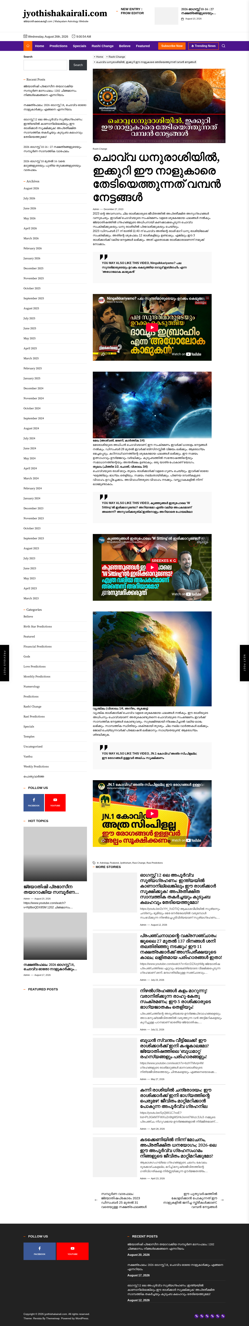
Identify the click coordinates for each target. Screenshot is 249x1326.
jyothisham (125, 863)
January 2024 (32, 498)
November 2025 (34, 278)
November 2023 (34, 518)
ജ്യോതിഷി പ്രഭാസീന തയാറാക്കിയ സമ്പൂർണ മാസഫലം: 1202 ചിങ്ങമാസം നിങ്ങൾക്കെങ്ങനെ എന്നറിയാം (50, 91)
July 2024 (29, 438)
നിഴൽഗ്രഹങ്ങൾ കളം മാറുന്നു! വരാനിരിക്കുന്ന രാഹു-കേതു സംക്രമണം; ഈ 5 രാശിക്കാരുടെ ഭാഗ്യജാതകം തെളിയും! (175, 999)
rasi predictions (155, 863)
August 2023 (31, 548)
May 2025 (30, 338)
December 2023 (33, 508)
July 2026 (29, 198)
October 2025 (32, 288)
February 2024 (33, 488)
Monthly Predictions (37, 677)
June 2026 (30, 208)
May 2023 (30, 578)
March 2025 (31, 358)
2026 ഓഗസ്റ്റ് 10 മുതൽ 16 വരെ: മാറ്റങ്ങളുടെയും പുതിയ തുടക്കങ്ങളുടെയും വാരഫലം (52, 166)
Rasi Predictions (34, 717)
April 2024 (30, 468)
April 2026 (30, 228)
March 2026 (31, 238)
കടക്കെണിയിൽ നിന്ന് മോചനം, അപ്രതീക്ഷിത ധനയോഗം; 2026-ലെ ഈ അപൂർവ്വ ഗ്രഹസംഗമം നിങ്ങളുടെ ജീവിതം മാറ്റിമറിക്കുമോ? (178, 1148)
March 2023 (31, 598)
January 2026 (32, 258)
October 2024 (32, 408)
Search (28, 56)
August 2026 (31, 188)
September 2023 (34, 538)
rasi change (138, 863)
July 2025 (29, 318)
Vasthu (28, 757)
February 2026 (33, 248)
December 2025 (33, 268)
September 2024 (34, 418)
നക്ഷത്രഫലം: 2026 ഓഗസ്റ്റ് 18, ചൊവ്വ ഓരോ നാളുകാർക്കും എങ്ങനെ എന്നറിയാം (55, 107)
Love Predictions (35, 667)
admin (96, 209)
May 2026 (30, 218)
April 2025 (30, 348)
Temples (29, 737)
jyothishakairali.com (65, 14)
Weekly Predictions (36, 767)
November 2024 (34, 398)
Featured (143, 46)
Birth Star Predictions (38, 627)
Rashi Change (103, 46)
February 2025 (33, 368)
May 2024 (30, 458)
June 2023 (30, 568)
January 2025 (32, 378)
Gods (27, 657)
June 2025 (30, 328)
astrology (104, 863)
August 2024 (31, 428)
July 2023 (29, 558)
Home (39, 46)
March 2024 (31, 478)
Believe (125, 46)
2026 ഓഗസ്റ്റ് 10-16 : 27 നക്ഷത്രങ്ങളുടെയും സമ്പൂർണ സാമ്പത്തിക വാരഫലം (199, 15)
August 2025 (31, 308)
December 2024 (33, 388)
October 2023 (32, 528)
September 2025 (34, 298)
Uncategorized (33, 747)
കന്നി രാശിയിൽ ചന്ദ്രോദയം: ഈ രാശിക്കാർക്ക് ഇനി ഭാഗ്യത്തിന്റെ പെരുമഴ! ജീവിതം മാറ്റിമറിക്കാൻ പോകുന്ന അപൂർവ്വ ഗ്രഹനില (175, 1098)
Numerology (32, 687)
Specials (79, 46)
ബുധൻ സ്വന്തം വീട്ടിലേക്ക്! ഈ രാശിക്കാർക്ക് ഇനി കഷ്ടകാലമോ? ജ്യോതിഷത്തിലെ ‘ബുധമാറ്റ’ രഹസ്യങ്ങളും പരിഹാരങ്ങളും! (174, 1049)
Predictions (58, 46)
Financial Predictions (38, 647)
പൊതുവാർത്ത (34, 777)
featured (114, 863)
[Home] (28, 46)
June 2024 (30, 448)
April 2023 (30, 588)
